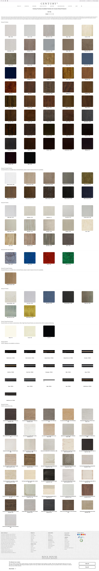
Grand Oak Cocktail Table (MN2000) (7, 546)
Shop (76, 6)
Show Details (11, 568)
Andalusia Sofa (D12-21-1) (5, 548)
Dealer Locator (67, 541)
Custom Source (33, 535)
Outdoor (32, 539)
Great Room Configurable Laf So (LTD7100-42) (8, 536)
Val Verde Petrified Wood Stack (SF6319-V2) (8, 542)
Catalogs (32, 545)
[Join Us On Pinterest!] (7, 0)
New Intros (32, 536)
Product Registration (51, 545)
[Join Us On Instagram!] (3, 0)
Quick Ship (52, 6)
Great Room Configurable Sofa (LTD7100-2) (8, 535)
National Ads (50, 535)
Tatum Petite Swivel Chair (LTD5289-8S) (7, 539)
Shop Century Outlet (34, 542)
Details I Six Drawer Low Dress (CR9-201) (8, 544)
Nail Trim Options (33, 550)
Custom (32, 546)
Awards (49, 534)
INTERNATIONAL (67, 535)
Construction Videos (51, 542)
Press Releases (50, 538)
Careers (66, 538)
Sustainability (67, 546)
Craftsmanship (67, 545)
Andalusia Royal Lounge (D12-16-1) (7, 551)
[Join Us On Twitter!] (5, 0)
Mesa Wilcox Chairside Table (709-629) (7, 543)
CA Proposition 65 (51, 541)
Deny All (87, 567)
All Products (33, 534)
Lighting (32, 540)
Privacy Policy (50, 546)
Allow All (87, 563)
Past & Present (67, 543)
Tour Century (67, 542)
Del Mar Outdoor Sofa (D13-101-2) (6, 547)
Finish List (32, 549)
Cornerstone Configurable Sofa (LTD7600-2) (8, 534)
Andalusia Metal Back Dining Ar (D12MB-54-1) (8, 552)
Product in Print (50, 536)
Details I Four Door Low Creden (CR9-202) (8, 540)
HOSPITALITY (67, 534)
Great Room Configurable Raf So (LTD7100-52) (8, 538)
